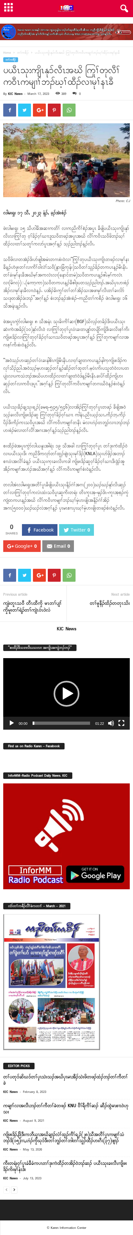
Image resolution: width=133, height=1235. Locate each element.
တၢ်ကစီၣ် (23, 53)
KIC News (15, 93)
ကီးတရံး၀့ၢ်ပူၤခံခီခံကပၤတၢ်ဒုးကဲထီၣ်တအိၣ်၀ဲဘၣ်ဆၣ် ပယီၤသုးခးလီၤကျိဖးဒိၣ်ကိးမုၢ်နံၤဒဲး (65, 1166)
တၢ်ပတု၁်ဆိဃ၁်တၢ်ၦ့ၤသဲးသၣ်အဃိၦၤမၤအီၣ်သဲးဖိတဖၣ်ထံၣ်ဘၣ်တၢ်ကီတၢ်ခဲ (65, 1080)
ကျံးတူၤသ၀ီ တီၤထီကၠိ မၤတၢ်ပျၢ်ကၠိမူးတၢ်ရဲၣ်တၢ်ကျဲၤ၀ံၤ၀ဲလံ (32, 607)
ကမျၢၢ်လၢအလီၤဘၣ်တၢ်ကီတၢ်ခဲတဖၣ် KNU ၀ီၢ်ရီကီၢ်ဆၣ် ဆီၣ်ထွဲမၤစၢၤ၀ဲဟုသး (65, 1109)
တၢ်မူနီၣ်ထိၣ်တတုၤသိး (110, 603)
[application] (66, 694)
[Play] (11, 723)
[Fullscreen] (121, 723)
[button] (123, 9)
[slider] (61, 723)
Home (7, 53)
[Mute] (111, 723)
